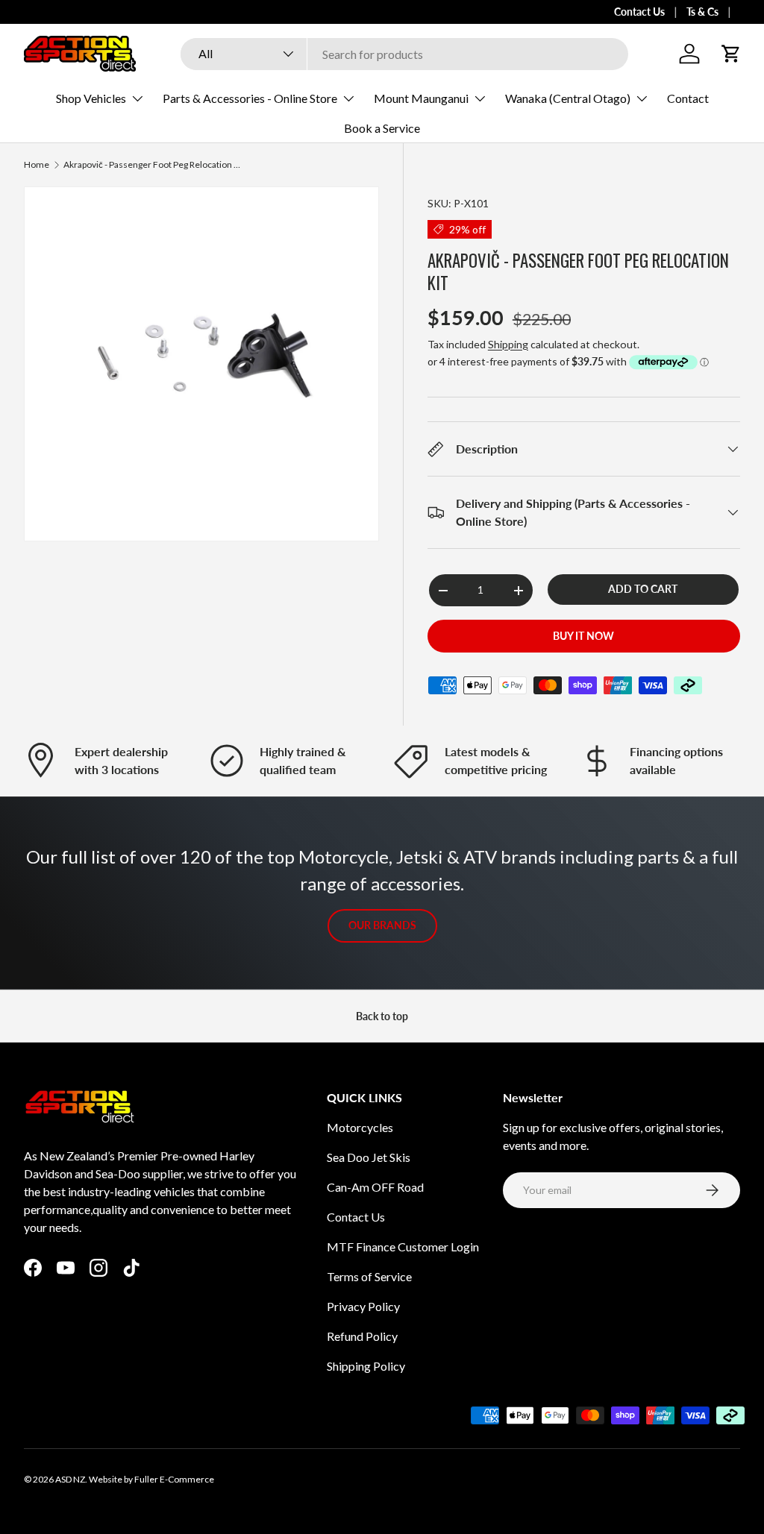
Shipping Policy (366, 1366)
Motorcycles (360, 1127)
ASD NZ (70, 1479)
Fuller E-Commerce (174, 1479)
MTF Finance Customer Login (403, 1246)
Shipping (508, 344)
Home (36, 164)
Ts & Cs (702, 11)
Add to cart (642, 588)
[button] (731, 53)
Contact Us (639, 11)
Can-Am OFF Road (375, 1187)
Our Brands (382, 925)
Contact (688, 98)
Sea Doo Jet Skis (368, 1157)
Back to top (382, 1016)
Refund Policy (362, 1336)
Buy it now (583, 635)
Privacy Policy (363, 1306)
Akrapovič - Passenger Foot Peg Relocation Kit (152, 164)
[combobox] (404, 54)
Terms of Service (369, 1276)
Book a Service (382, 128)
